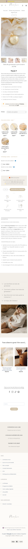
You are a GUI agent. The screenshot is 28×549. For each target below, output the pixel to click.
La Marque (5, 483)
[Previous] (3, 37)
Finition (3, 111)
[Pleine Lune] (14, 5)
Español (23, 534)
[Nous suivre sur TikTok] (16, 392)
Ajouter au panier (17, 189)
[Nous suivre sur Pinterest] (19, 392)
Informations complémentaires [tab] (10, 222)
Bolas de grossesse (14, 10)
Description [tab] (4, 219)
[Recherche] (5, 5)
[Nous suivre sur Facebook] (9, 392)
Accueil (5, 10)
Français (9, 534)
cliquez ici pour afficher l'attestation (14, 529)
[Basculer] (2, 284)
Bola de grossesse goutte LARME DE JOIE (21, 369)
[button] (2, 5)
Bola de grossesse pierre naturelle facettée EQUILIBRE (7, 369)
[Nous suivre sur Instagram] (12, 392)
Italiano (19, 534)
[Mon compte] (22, 5)
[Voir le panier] (26, 5)
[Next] (24, 37)
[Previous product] (15, 15)
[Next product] (12, 15)
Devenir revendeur (7, 504)
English (4, 534)
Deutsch (14, 534)
